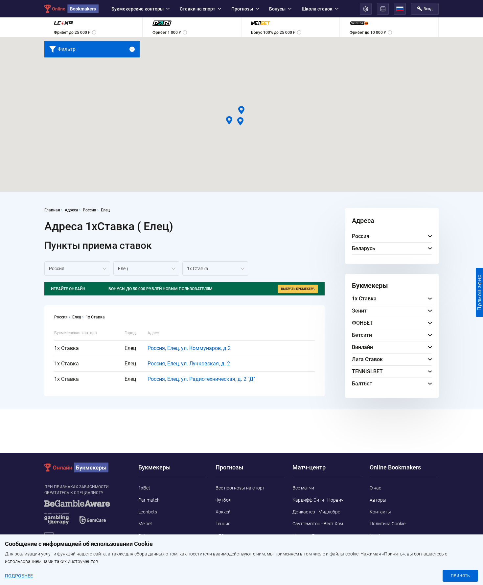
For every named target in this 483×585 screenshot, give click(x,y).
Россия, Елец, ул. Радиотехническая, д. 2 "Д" (201, 379)
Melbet (145, 523)
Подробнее (19, 576)
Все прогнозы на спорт (240, 487)
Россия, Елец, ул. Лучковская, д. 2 (189, 363)
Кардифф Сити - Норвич (317, 500)
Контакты (380, 511)
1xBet (144, 487)
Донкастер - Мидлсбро (316, 511)
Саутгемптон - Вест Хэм (317, 523)
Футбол (223, 500)
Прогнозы (242, 8)
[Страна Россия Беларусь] (77, 268)
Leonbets (147, 511)
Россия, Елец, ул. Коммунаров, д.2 (189, 348)
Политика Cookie (387, 523)
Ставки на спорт (197, 8)
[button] (241, 110)
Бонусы (277, 8)
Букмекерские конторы (137, 8)
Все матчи (303, 487)
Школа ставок (317, 8)
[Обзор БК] (93, 27)
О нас (375, 487)
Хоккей (223, 511)
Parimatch (149, 500)
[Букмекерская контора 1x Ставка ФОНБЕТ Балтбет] (215, 268)
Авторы (378, 500)
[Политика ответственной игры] (85, 515)
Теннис (223, 523)
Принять (460, 576)
